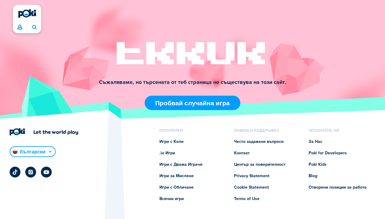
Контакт (242, 153)
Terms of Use (247, 199)
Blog (313, 176)
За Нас (315, 142)
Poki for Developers (328, 153)
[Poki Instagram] (30, 172)
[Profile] (20, 27)
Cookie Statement (251, 187)
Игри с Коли (171, 142)
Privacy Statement (252, 176)
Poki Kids (318, 164)
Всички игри (171, 199)
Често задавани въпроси (259, 142)
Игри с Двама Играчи (180, 164)
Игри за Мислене (176, 176)
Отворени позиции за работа (338, 187)
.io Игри (167, 153)
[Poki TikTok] (15, 172)
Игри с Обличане (176, 187)
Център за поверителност (259, 164)
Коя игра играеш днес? (34, 27)
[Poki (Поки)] (27, 13)
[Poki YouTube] (46, 172)
